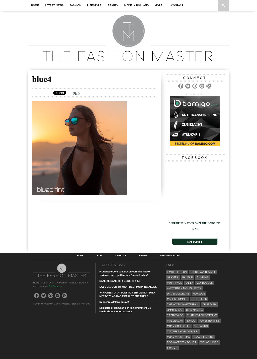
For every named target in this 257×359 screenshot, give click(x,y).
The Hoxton (199, 299)
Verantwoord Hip (170, 256)
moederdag (175, 320)
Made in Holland (136, 5)
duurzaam (209, 304)
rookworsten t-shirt (181, 342)
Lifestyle (94, 5)
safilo (191, 320)
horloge (199, 293)
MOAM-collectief (178, 326)
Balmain (187, 277)
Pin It (76, 93)
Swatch (172, 347)
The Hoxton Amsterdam (183, 304)
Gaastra (172, 277)
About (99, 256)
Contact (177, 5)
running (202, 277)
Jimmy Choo (174, 310)
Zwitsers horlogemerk (183, 331)
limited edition (177, 272)
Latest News (54, 5)
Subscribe (194, 241)
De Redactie (55, 286)
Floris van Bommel (203, 272)
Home (35, 5)
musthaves (174, 282)
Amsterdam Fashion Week (184, 288)
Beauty (113, 5)
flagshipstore (204, 337)
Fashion (75, 5)
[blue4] (79, 194)
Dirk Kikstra (194, 310)
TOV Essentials (209, 320)
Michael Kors (209, 342)
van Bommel (205, 282)
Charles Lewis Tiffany (202, 315)
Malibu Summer (177, 299)
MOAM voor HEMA (178, 337)
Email (195, 229)
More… (160, 5)
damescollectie (178, 293)
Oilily (189, 282)
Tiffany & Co (175, 315)
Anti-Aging (201, 326)
